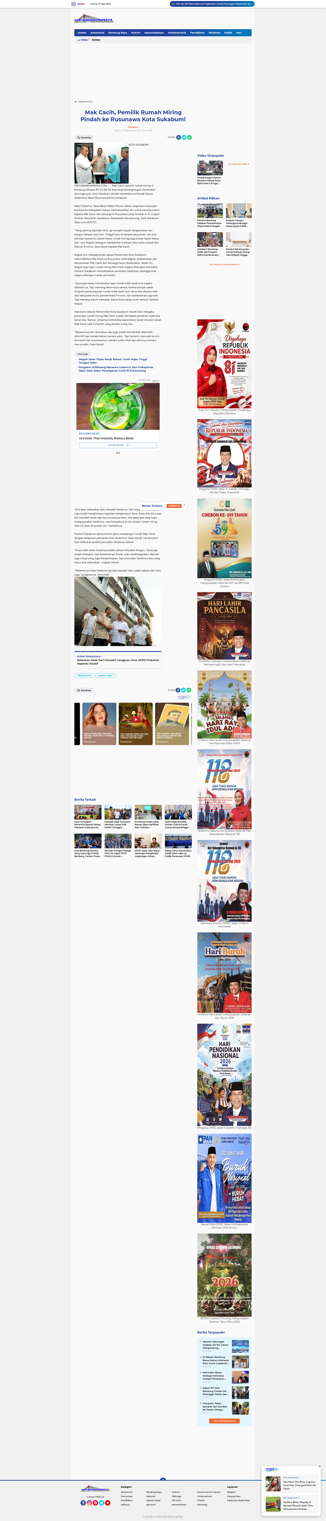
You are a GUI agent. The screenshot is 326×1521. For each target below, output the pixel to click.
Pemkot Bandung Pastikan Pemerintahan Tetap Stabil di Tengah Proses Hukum (209, 223)
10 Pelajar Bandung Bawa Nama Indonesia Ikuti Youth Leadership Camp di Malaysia (216, 1360)
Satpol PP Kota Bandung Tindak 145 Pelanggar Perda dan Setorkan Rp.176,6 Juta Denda (216, 1391)
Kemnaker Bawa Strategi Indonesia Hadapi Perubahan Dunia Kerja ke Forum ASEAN (215, 1375)
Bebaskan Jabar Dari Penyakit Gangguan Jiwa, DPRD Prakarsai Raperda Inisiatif (118, 661)
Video (84, 39)
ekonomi (151, 1504)
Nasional (150, 1496)
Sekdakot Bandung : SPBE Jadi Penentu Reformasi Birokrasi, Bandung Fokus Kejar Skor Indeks (208, 252)
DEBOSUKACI (84, 675)
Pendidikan (197, 32)
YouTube (110, 1507)
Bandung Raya (117, 32)
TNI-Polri (176, 1500)
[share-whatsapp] (189, 137)
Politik (228, 32)
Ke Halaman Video (238, 164)
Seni (239, 32)
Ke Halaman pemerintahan (224, 264)
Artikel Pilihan (208, 198)
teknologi (202, 1504)
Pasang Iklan (233, 1496)
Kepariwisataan (154, 32)
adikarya (125, 1504)
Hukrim (135, 32)
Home (80, 3)
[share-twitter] (184, 137)
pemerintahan (179, 1504)
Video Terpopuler (210, 156)
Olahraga (176, 1496)
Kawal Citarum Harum (208, 1492)
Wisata (200, 1500)
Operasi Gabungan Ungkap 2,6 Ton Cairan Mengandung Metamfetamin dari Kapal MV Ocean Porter (216, 1344)
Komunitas (126, 1496)
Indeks (82, 32)
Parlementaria (177, 32)
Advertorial (97, 32)
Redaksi (231, 1492)
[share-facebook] (178, 137)
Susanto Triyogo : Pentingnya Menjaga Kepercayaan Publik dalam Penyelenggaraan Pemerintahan (238, 223)
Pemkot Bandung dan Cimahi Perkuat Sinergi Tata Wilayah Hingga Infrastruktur (238, 252)
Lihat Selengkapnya (223, 1421)
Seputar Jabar (105, 675)
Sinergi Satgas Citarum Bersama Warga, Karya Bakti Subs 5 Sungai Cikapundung (209, 180)
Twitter (103, 1507)
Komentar (85, 137)
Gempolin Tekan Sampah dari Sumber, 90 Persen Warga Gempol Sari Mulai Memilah (215, 1406)
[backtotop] (163, 1481)
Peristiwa (214, 32)
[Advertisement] (163, 70)
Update (175, 506)
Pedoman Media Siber (238, 1500)
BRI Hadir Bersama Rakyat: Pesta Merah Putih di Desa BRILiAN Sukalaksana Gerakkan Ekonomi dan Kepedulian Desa (214, 4)
